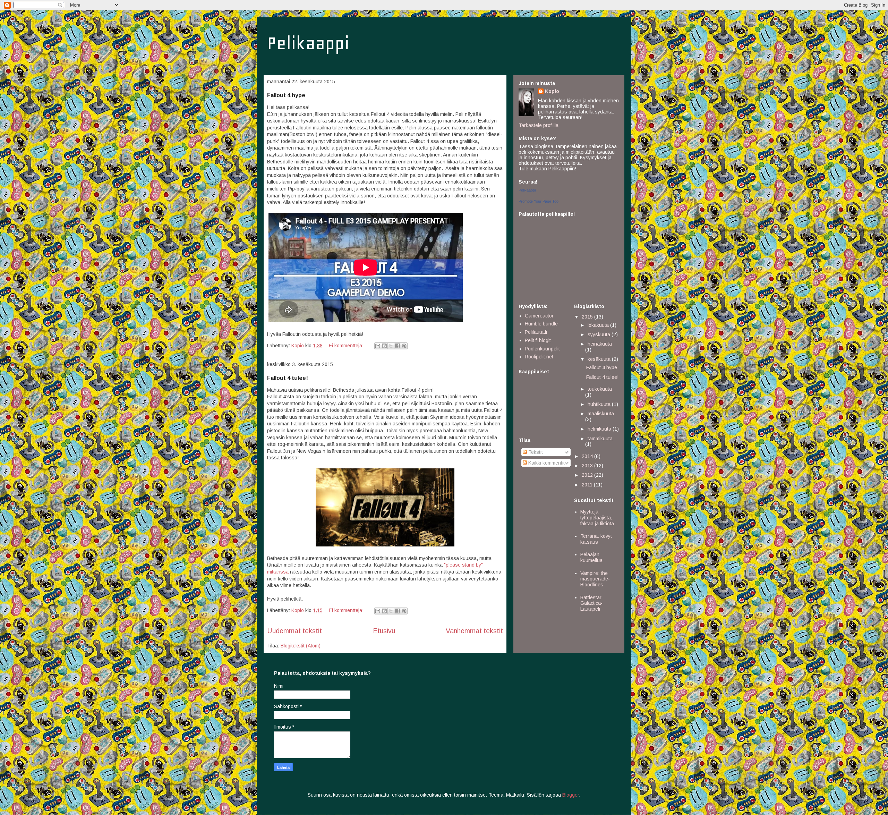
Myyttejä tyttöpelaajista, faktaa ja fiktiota (597, 517)
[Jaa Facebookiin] (397, 345)
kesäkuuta (600, 359)
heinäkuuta (600, 344)
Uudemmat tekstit (294, 631)
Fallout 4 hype (286, 95)
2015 (588, 317)
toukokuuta (600, 389)
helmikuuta (600, 429)
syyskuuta (600, 334)
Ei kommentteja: (347, 345)
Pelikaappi (308, 43)
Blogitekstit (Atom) (301, 645)
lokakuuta (599, 325)
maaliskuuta (601, 413)
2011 (588, 484)
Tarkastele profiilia (538, 125)
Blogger (570, 795)
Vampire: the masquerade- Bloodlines (595, 579)
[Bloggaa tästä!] (384, 345)
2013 (588, 465)
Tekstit (535, 452)
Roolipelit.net (539, 356)
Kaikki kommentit (546, 463)
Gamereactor (539, 316)
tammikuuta (600, 438)
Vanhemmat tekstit (474, 631)
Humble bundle (541, 323)
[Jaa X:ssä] (390, 345)
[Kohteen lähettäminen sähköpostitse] (377, 345)
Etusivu (384, 631)
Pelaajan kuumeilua (591, 557)
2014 (588, 456)
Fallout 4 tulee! (287, 378)
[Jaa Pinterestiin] (404, 345)
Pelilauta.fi (536, 332)
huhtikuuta (600, 404)
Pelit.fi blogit (538, 340)
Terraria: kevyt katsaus (596, 539)
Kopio (552, 91)
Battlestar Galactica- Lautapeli (591, 603)
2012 (588, 475)
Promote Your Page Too (538, 201)
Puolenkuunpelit (542, 348)
